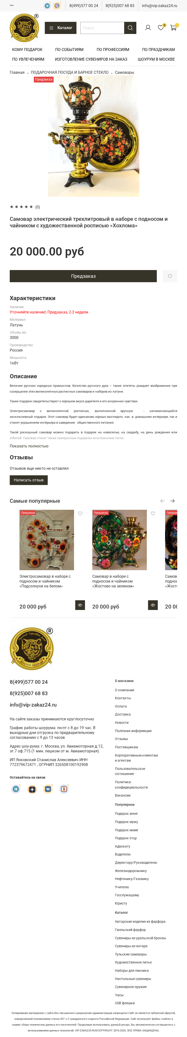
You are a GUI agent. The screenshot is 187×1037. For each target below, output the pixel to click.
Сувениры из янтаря (131, 946)
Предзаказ (83, 276)
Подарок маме (126, 830)
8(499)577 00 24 (83, 5)
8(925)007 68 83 (120, 5)
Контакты (123, 698)
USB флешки (125, 1003)
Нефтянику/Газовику (132, 879)
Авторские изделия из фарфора (140, 922)
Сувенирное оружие (131, 987)
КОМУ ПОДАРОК (27, 49)
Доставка (123, 714)
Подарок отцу (126, 838)
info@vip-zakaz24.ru (159, 5)
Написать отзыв (29, 480)
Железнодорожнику (131, 871)
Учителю (122, 887)
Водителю (123, 854)
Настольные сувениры (133, 979)
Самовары (124, 72)
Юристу (121, 903)
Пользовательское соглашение (130, 771)
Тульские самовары (131, 954)
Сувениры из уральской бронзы (140, 938)
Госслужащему (127, 895)
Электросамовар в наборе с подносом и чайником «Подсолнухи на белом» (45, 581)
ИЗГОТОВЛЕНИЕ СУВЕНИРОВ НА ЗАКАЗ (91, 59)
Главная (17, 72)
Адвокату (122, 846)
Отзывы (121, 739)
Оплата (121, 706)
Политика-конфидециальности (131, 785)
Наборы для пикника (132, 971)
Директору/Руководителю (136, 863)
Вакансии (123, 795)
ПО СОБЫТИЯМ (69, 49)
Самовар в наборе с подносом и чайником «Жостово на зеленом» (113, 581)
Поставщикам (126, 747)
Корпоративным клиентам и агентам (136, 758)
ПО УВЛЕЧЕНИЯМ (28, 59)
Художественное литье (133, 962)
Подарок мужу (126, 822)
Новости (122, 723)
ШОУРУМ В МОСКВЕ (156, 59)
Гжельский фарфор (130, 930)
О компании (124, 690)
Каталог (64, 27)
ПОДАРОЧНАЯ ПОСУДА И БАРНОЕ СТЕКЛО (70, 72)
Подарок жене (126, 814)
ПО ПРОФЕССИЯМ (113, 49)
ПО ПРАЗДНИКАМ (158, 49)
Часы (119, 995)
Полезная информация (133, 731)
